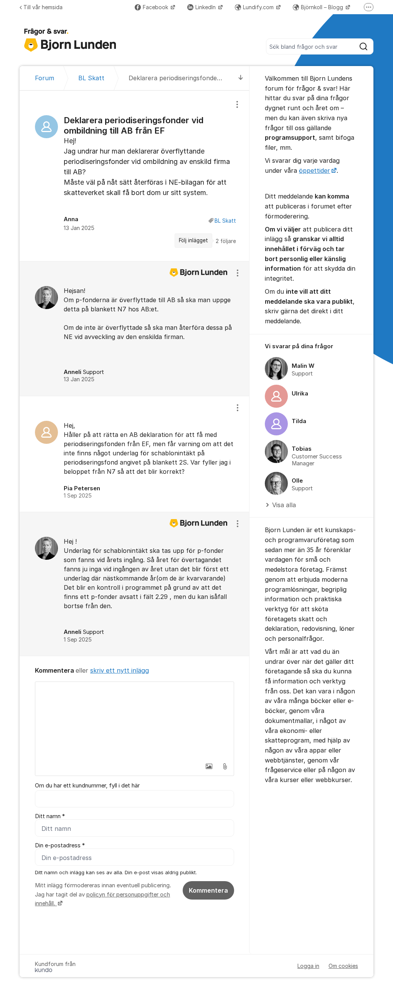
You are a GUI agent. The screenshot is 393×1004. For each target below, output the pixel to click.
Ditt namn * (50, 816)
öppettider (314, 170)
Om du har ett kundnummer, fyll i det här (87, 785)
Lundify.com (259, 7)
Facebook (156, 7)
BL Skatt (225, 221)
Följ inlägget (193, 240)
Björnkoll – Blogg (323, 7)
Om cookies (343, 966)
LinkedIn (206, 7)
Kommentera (208, 890)
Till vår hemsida (43, 7)
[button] (208, 766)
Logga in (308, 966)
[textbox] (134, 720)
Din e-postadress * (60, 845)
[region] (134, 176)
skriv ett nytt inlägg (119, 670)
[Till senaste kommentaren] (241, 78)
